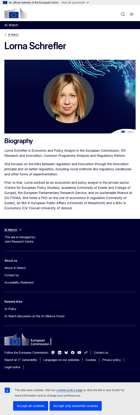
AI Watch (13, 34)
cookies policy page (69, 390)
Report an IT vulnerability (20, 360)
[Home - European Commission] (15, 12)
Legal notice (12, 367)
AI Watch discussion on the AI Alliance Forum (34, 316)
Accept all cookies (30, 406)
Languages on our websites (61, 360)
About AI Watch (15, 268)
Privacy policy (111, 360)
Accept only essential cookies (75, 406)
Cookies (90, 360)
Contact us (11, 275)
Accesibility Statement (19, 282)
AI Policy (10, 309)
